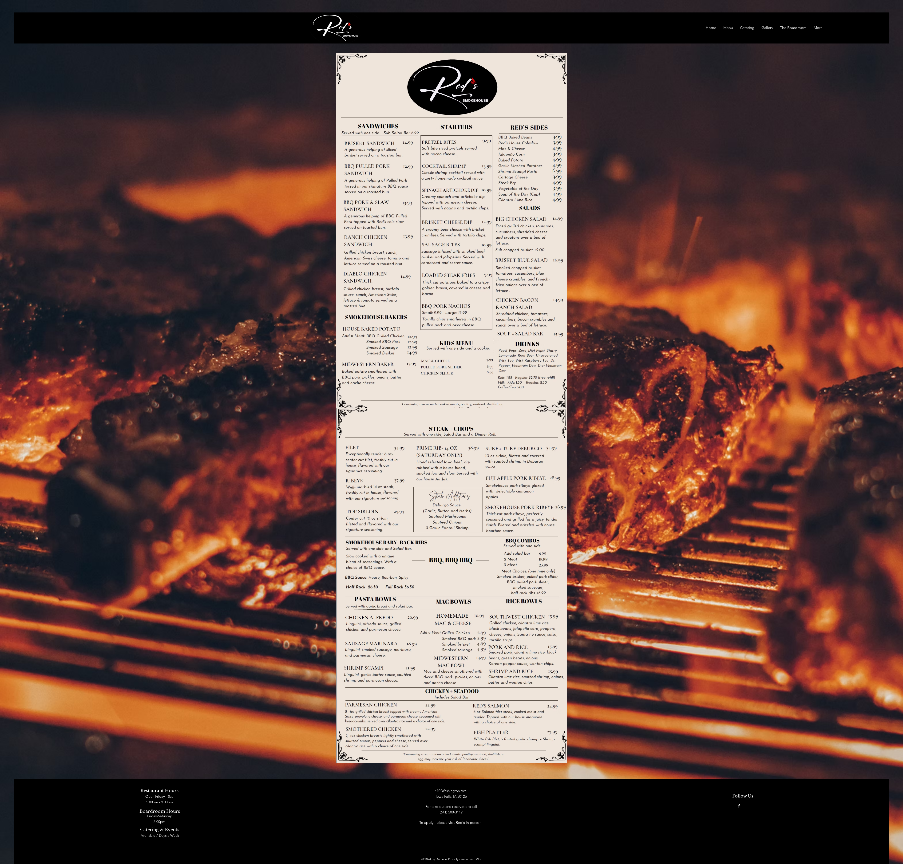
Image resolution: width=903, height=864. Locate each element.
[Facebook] (739, 806)
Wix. (479, 859)
